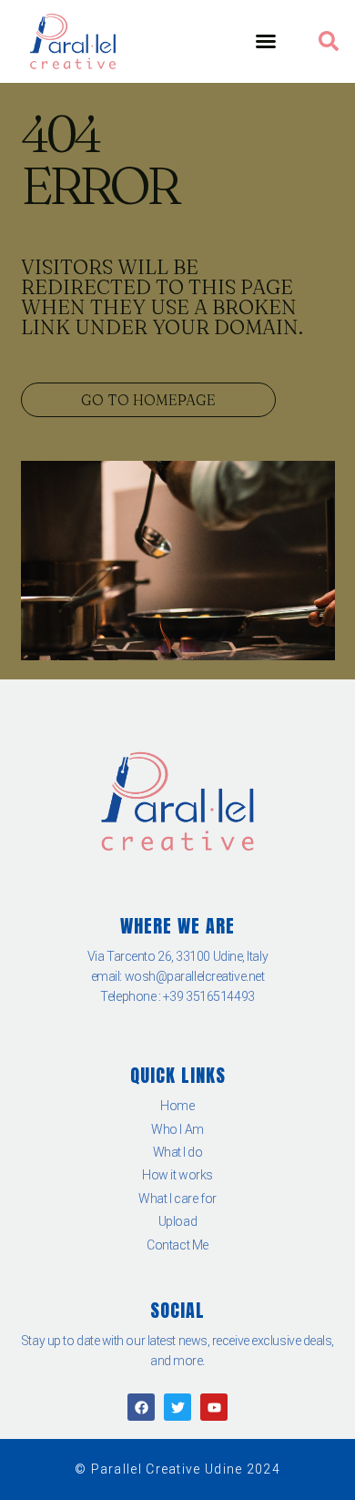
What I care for (177, 1198)
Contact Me (177, 1245)
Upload (177, 1221)
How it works (177, 1175)
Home (177, 1105)
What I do (178, 1152)
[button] (265, 41)
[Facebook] (141, 1407)
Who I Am (177, 1129)
